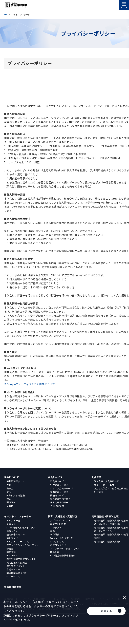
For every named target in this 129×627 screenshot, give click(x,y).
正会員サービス (58, 481)
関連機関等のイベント (18, 573)
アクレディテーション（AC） (65, 548)
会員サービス (55, 477)
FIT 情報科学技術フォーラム (21, 527)
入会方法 (96, 477)
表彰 (9, 484)
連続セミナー (13, 531)
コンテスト (56, 527)
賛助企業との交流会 (17, 562)
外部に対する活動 (16, 495)
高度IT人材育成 (58, 524)
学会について (11, 477)
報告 (9, 498)
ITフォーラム (13, 576)
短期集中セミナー (16, 534)
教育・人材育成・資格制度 (62, 516)
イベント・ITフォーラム (17, 516)
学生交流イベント (16, 566)
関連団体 (11, 502)
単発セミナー (13, 569)
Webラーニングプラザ (61, 538)
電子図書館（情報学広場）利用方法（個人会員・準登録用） (111, 522)
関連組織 (54, 552)
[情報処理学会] (6, 14)
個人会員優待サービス (61, 502)
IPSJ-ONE (12, 555)
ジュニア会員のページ (61, 488)
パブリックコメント (60, 520)
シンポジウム (57, 541)
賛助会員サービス (59, 491)
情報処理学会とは (16, 481)
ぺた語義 (54, 534)
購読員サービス (58, 495)
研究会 (10, 548)
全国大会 (11, 524)
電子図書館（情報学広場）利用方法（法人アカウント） (111, 529)
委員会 (10, 488)
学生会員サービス (59, 484)
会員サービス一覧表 (104, 484)
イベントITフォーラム (18, 541)
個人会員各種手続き (60, 498)
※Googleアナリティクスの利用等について (29, 384)
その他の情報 (57, 505)
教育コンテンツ (58, 545)
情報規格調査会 (12, 587)
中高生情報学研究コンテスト (21, 559)
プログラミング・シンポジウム (22, 545)
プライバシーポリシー (42, 615)
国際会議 (11, 552)
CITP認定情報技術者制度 (62, 555)
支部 (9, 491)
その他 (10, 505)
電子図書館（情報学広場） (106, 516)
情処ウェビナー (15, 538)
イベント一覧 (13, 520)
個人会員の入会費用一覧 (106, 481)
